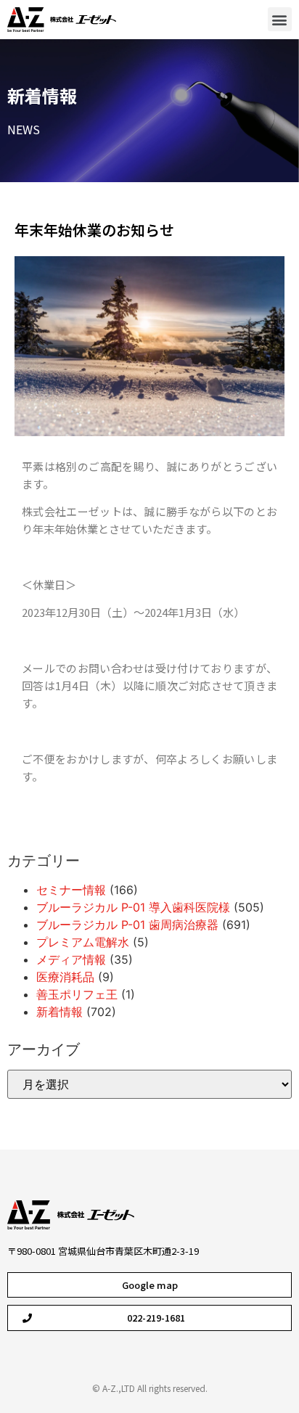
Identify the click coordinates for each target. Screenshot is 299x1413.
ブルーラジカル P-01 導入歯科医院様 (133, 907)
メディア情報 (71, 959)
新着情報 (42, 95)
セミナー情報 (71, 889)
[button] (280, 19)
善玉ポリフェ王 (77, 994)
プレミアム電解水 (82, 942)
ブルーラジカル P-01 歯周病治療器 (127, 924)
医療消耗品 (65, 977)
